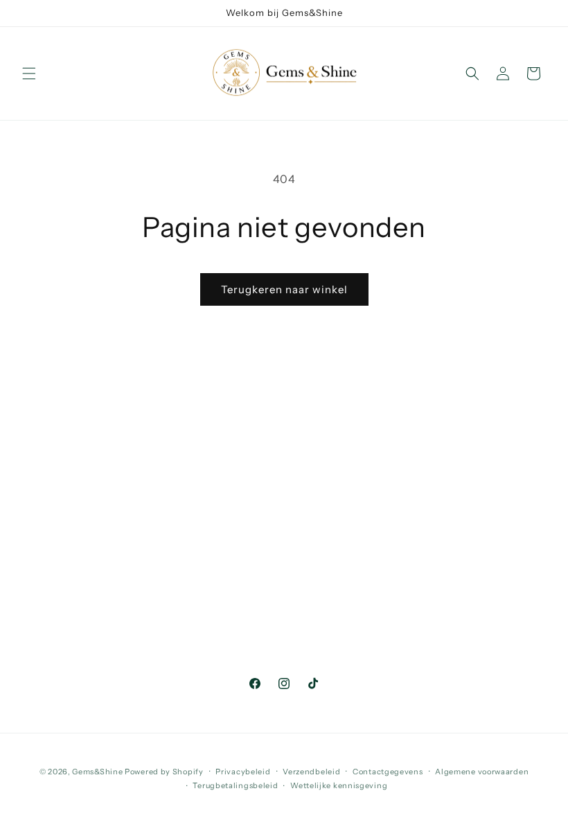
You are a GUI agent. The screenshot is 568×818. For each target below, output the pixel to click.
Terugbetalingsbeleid (235, 785)
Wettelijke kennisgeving (338, 785)
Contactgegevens (388, 771)
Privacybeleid (242, 771)
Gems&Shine (97, 771)
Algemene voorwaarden (482, 771)
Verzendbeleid (311, 771)
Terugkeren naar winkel (284, 289)
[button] (29, 73)
